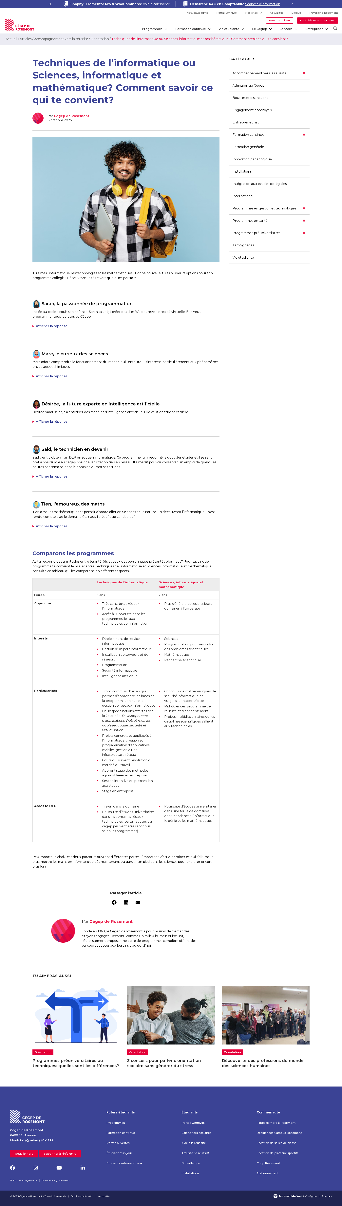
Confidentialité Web (82, 1196)
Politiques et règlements (23, 1180)
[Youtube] (59, 1168)
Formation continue (190, 29)
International (243, 196)
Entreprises (314, 29)
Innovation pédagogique (252, 159)
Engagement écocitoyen (252, 110)
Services (286, 29)
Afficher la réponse (51, 326)
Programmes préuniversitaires (269, 233)
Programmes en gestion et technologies (269, 208)
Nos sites (251, 12)
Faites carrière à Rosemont (276, 1123)
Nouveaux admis (197, 12)
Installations (242, 171)
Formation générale (248, 147)
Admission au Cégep (248, 85)
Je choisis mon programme (317, 20)
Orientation (100, 39)
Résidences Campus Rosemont (279, 1133)
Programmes (152, 29)
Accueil (11, 39)
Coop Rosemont (268, 1163)
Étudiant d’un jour (119, 1153)
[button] (114, 902)
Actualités (276, 12)
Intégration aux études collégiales (260, 184)
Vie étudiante (229, 29)
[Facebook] (12, 1168)
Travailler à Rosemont (323, 12)
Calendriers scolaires (196, 1133)
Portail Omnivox (226, 12)
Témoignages (243, 245)
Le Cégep (259, 29)
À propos (327, 1196)
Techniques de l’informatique (122, 582)
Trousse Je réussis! (195, 1153)
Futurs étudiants (280, 20)
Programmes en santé (269, 221)
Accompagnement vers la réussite (61, 39)
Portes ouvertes (118, 1143)
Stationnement (267, 1173)
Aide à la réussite (193, 1143)
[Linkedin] (83, 1168)
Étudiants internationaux (124, 1163)
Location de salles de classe (276, 1143)
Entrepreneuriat (246, 122)
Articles (25, 39)
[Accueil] (27, 1116)
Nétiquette (103, 1196)
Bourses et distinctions (250, 98)
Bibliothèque (190, 1163)
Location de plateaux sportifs (277, 1153)
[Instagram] (36, 1168)
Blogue (296, 12)
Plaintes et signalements (56, 1180)
